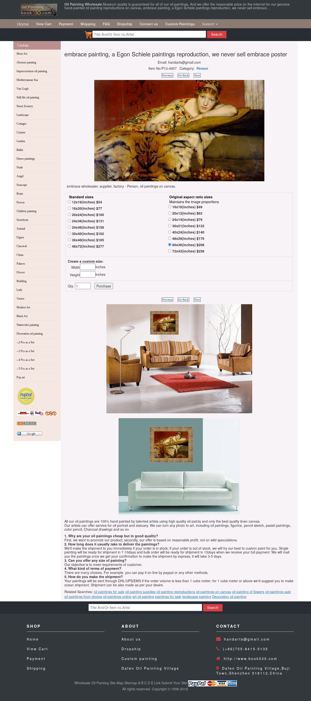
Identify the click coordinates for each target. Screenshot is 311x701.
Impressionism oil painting (32, 71)
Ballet (20, 150)
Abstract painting (26, 62)
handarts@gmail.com (247, 639)
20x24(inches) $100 (87, 214)
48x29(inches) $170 (187, 238)
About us (131, 639)
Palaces (21, 263)
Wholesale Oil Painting (91, 682)
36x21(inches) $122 (187, 225)
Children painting (26, 211)
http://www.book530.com (250, 658)
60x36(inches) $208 (187, 244)
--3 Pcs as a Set (25, 351)
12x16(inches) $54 (86, 201)
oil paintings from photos (83, 596)
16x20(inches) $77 (86, 208)
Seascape (22, 185)
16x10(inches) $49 (186, 206)
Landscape (23, 115)
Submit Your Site (174, 682)
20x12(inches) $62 (186, 213)
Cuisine (21, 132)
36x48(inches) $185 (87, 239)
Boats (20, 193)
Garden (21, 141)
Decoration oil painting (30, 333)
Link (157, 682)
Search (216, 34)
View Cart (37, 648)
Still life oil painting (28, 97)
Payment (36, 658)
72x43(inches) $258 (187, 251)
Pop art (21, 377)
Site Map (116, 682)
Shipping (36, 668)
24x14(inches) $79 (186, 219)
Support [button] (208, 23)
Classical (22, 246)
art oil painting (143, 596)
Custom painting (139, 658)
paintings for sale (168, 596)
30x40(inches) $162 (87, 233)
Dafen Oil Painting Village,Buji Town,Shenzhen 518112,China (253, 670)
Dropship (131, 648)
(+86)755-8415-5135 (245, 648)
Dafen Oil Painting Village (150, 668)
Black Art (22, 316)
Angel (20, 176)
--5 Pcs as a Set (25, 368)
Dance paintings (26, 158)
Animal (21, 228)
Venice (20, 298)
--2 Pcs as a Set (25, 342)
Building (21, 281)
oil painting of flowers (248, 591)
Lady (19, 290)
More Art (22, 53)
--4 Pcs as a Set (25, 360)
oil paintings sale (278, 591)
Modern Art (23, 307)
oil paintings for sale (109, 591)
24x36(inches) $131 (87, 220)
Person (21, 202)
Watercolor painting (28, 325)
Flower (21, 272)
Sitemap (130, 682)
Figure (20, 237)
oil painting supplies (140, 591)
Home (23, 24)
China (20, 255)
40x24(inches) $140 (187, 232)
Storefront (22, 220)
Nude (20, 167)
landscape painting (196, 596)
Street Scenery (25, 106)
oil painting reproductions (175, 591)
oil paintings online (117, 596)
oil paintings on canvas (213, 591)
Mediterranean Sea (27, 80)
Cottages (21, 123)
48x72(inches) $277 (87, 246)
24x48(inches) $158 (87, 227)
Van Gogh (22, 88)
